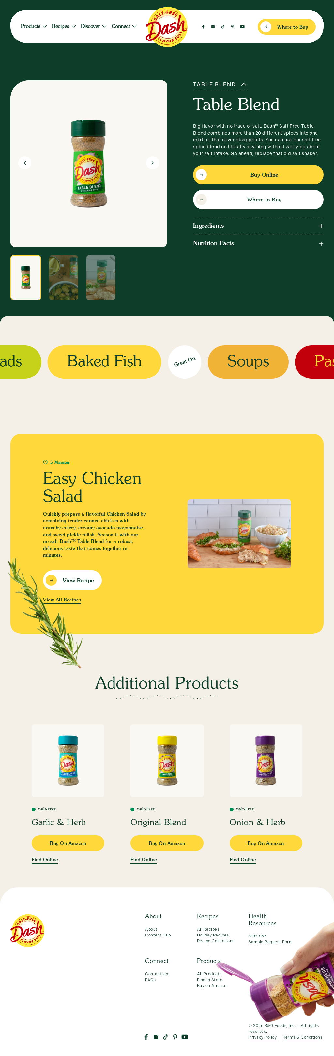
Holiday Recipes (213, 935)
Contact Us (156, 974)
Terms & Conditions (302, 1037)
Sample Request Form (271, 942)
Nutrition (258, 936)
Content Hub (158, 935)
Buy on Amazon (212, 986)
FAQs (150, 980)
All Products (209, 974)
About (151, 929)
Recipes (60, 26)
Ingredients (208, 226)
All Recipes (208, 929)
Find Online (45, 860)
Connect (121, 26)
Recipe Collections (216, 941)
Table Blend (214, 84)
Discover (90, 26)
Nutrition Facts (213, 244)
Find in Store (210, 980)
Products (30, 26)
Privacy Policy (263, 1037)
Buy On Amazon (68, 843)
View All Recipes (62, 600)
